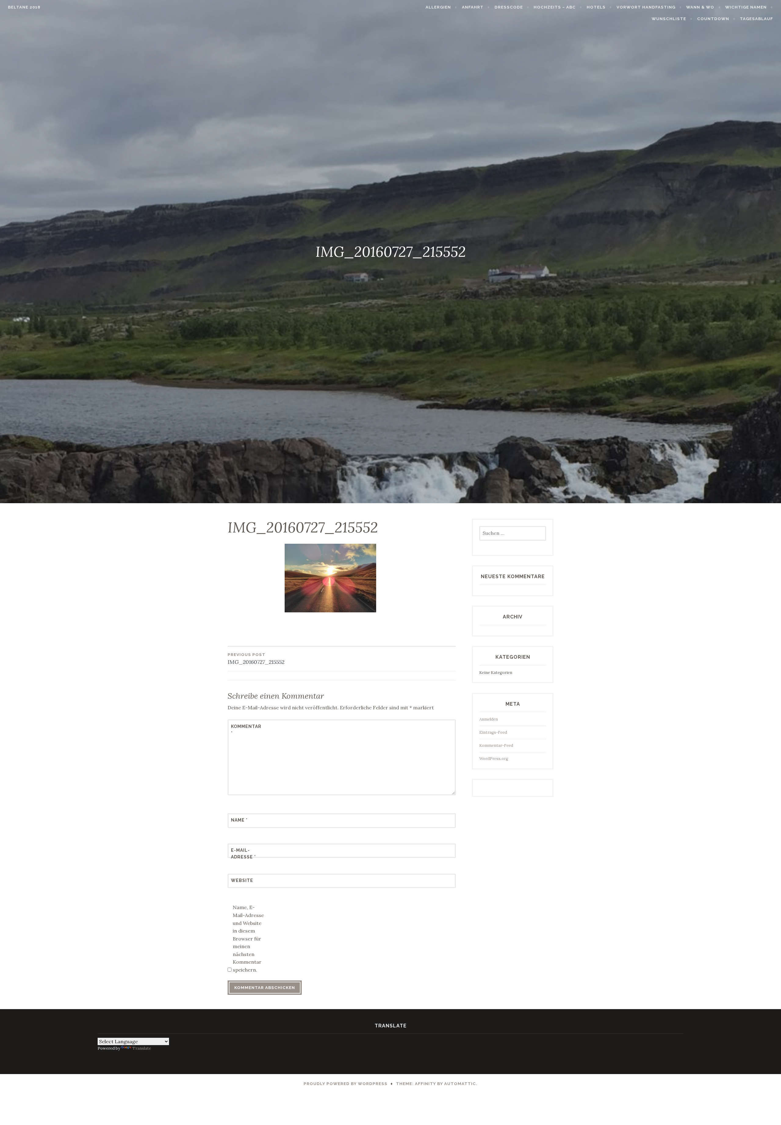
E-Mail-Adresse (243, 853)
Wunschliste (669, 18)
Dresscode (509, 7)
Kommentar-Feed (496, 745)
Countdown (713, 18)
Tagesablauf (756, 18)
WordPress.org (493, 758)
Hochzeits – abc (555, 7)
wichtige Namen (746, 7)
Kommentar (246, 730)
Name (239, 820)
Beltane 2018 (24, 7)
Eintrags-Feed (493, 732)
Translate (141, 1048)
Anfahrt (473, 7)
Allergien (438, 7)
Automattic (460, 1083)
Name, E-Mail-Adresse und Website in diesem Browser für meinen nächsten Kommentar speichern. (248, 938)
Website (242, 880)
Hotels (596, 7)
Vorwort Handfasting (646, 7)
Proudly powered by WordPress (345, 1083)
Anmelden (488, 719)
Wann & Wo (700, 7)
